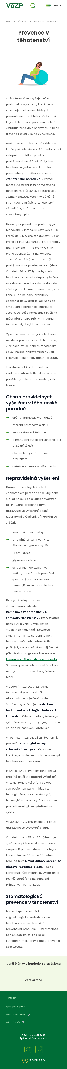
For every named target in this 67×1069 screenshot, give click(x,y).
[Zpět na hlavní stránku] (14, 5)
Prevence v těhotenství (46, 21)
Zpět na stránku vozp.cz (33, 1038)
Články (22, 21)
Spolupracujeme (15, 1006)
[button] (33, 5)
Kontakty (11, 997)
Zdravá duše (13, 1022)
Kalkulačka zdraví (16, 1014)
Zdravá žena (33, 980)
